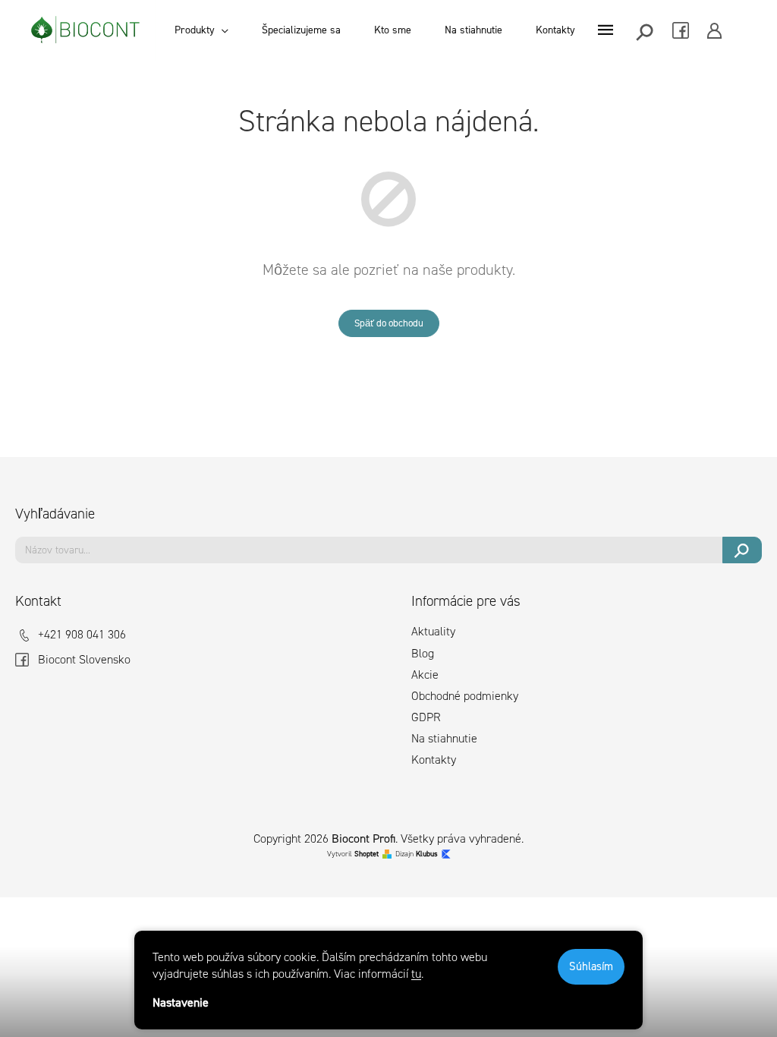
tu (416, 974)
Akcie (425, 674)
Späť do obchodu (388, 323)
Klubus (427, 854)
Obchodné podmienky (464, 696)
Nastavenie (181, 1002)
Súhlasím (591, 966)
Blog (422, 653)
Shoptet (366, 854)
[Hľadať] (646, 30)
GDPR (426, 717)
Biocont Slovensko (84, 659)
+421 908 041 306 (82, 634)
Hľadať (742, 550)
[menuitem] (201, 30)
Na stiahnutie (444, 738)
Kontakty (433, 760)
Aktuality (433, 631)
